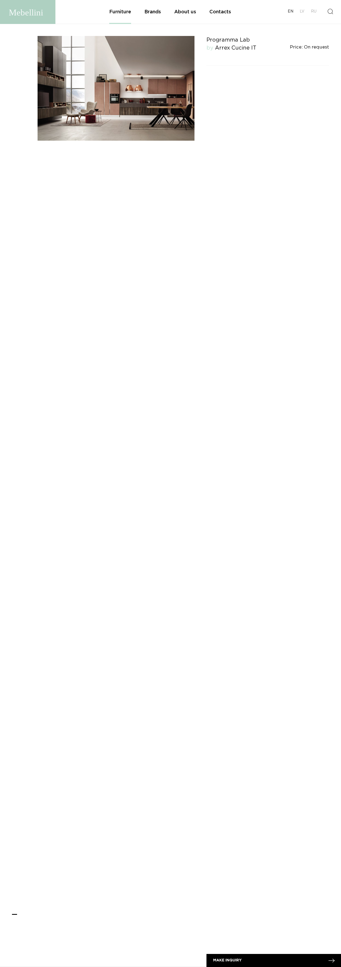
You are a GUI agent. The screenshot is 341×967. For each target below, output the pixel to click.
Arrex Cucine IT (235, 48)
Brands (152, 12)
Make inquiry (227, 960)
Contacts (220, 12)
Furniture (120, 12)
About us (185, 12)
